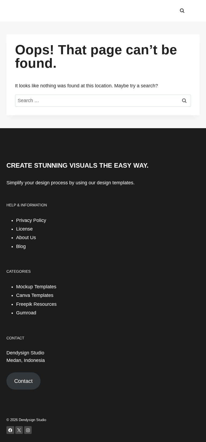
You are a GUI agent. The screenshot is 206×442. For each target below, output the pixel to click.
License (24, 229)
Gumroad (26, 312)
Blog (21, 246)
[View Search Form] (182, 11)
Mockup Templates (36, 286)
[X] (19, 430)
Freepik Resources (36, 304)
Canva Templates (34, 295)
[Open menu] (195, 10)
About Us (26, 237)
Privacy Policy (31, 220)
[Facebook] (10, 430)
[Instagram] (28, 430)
